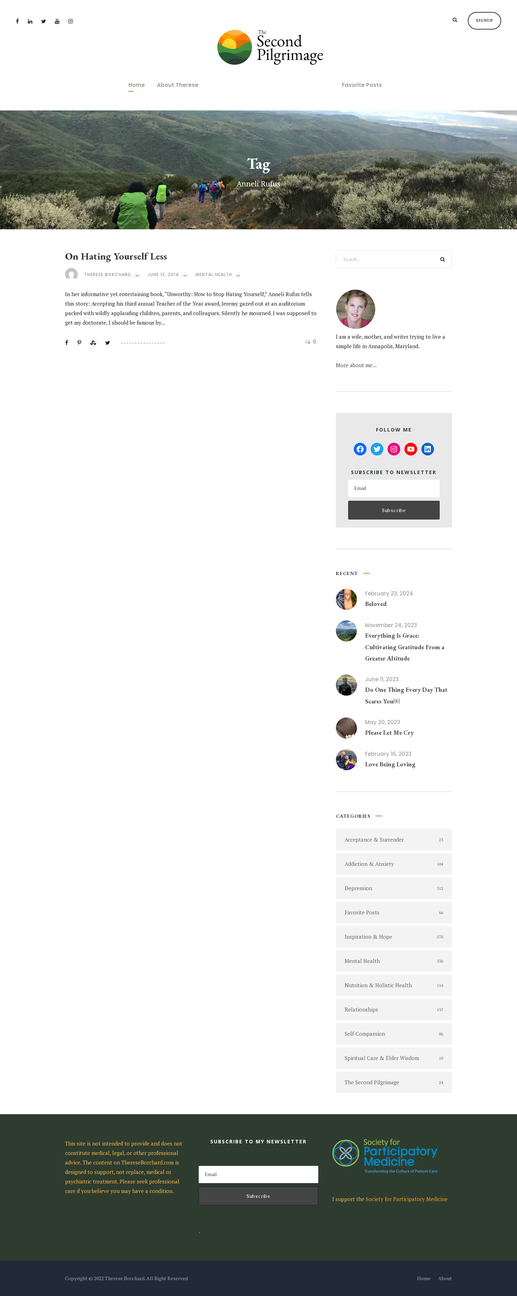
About (445, 1278)
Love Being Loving (390, 764)
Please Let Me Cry (389, 732)
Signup (484, 20)
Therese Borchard (107, 274)
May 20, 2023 (382, 722)
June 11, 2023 (382, 679)
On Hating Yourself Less (116, 256)
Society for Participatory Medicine (407, 1198)
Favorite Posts (362, 85)
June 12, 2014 (163, 274)
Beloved (376, 604)
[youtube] (57, 21)
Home (136, 85)
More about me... (356, 365)
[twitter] (43, 21)
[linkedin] (30, 21)
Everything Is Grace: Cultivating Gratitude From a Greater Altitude (404, 646)
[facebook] (17, 21)
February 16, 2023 (388, 754)
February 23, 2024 (389, 593)
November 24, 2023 (391, 625)
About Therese (177, 85)
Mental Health (214, 274)
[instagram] (70, 21)
